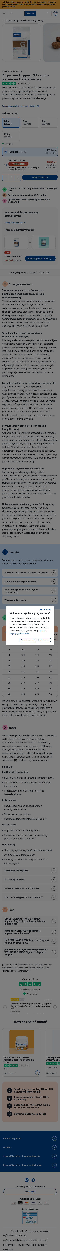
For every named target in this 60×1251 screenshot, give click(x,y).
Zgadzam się (45, 640)
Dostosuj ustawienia (28, 640)
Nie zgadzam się (45, 609)
